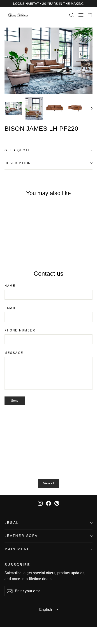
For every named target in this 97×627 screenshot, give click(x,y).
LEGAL (12, 522)
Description (18, 163)
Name (10, 285)
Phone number (20, 330)
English (45, 609)
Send (14, 400)
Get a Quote (18, 150)
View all (48, 483)
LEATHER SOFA (21, 536)
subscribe (17, 564)
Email (10, 308)
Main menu (17, 549)
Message (14, 352)
